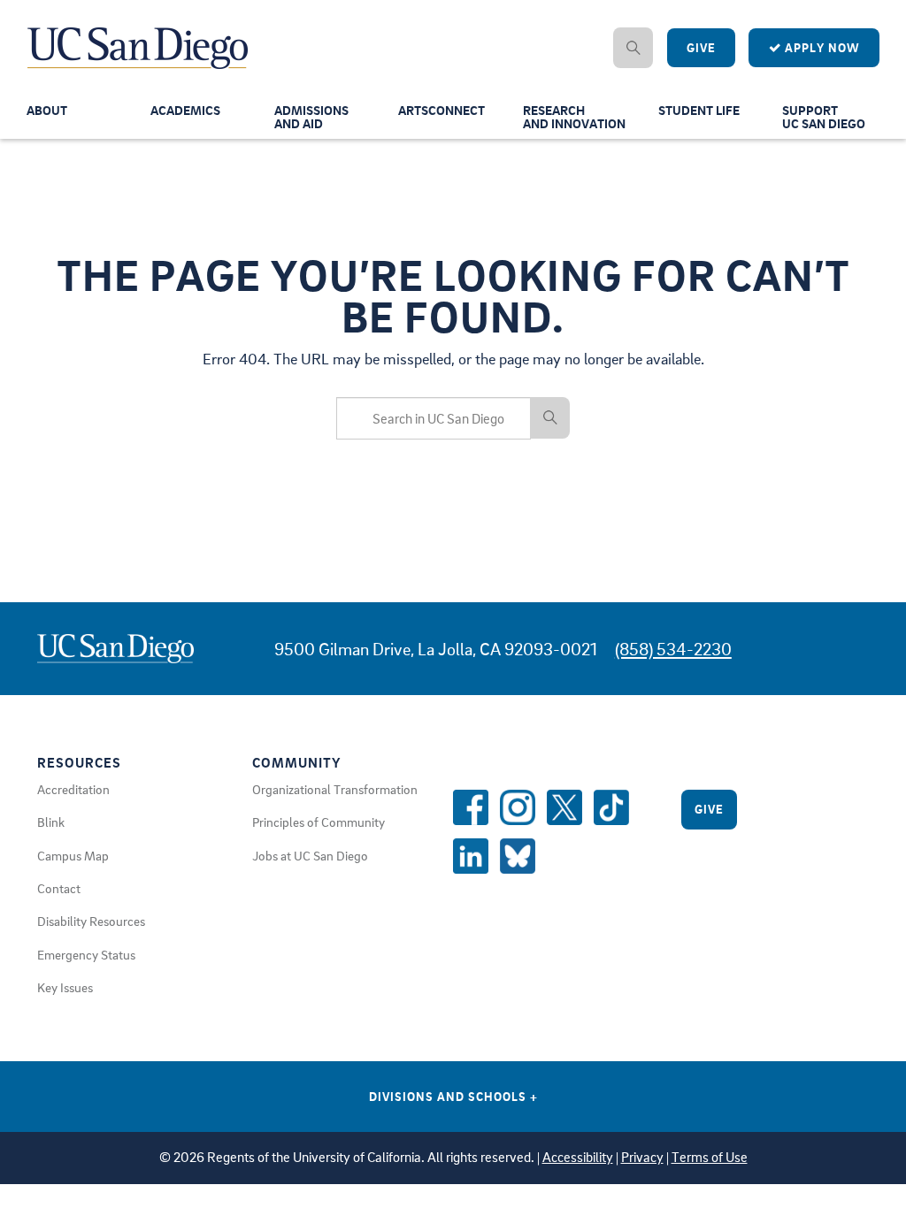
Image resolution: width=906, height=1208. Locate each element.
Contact (59, 888)
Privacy (642, 1157)
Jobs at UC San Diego (310, 855)
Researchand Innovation (574, 116)
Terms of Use (710, 1157)
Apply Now (820, 47)
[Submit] (550, 417)
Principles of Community (318, 822)
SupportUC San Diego (823, 116)
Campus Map (73, 855)
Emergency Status (86, 954)
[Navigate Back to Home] (138, 35)
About (47, 110)
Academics (185, 110)
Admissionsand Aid (311, 116)
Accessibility (577, 1157)
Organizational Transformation (335, 789)
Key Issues (65, 987)
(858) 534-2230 (673, 649)
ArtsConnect (441, 110)
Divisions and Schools (453, 1096)
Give (701, 47)
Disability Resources (91, 921)
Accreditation (73, 789)
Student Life (699, 110)
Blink (51, 822)
